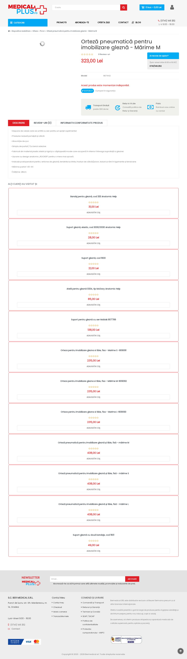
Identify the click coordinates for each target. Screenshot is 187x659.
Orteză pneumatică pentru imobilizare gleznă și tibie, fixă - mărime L (93, 504)
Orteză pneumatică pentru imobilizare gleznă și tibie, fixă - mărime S (93, 473)
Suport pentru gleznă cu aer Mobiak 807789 (93, 319)
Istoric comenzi (60, 612)
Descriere (19, 123)
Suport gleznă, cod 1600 (94, 258)
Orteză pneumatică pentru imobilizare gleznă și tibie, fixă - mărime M (93, 442)
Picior (42, 31)
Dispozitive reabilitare (21, 31)
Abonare (132, 579)
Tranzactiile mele (61, 616)
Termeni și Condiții (91, 611)
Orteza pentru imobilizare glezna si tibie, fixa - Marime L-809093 (93, 411)
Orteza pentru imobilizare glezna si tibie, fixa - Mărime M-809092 (93, 381)
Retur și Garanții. (130, 110)
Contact (15, 628)
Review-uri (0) (43, 123)
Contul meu (58, 602)
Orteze (35, 31)
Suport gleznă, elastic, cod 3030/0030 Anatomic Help (93, 227)
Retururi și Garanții (91, 607)
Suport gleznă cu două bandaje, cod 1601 (93, 534)
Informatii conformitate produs (81, 123)
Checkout (57, 607)
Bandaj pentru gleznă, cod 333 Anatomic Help (93, 196)
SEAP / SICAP (89, 616)
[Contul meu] (172, 7)
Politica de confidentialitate (90, 622)
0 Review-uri (104, 54)
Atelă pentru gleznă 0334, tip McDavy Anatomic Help (93, 288)
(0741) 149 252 (167, 20)
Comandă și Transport (93, 602)
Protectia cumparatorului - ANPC (93, 631)
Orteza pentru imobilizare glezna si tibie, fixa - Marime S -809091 (93, 350)
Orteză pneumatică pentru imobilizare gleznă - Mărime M (72, 31)
